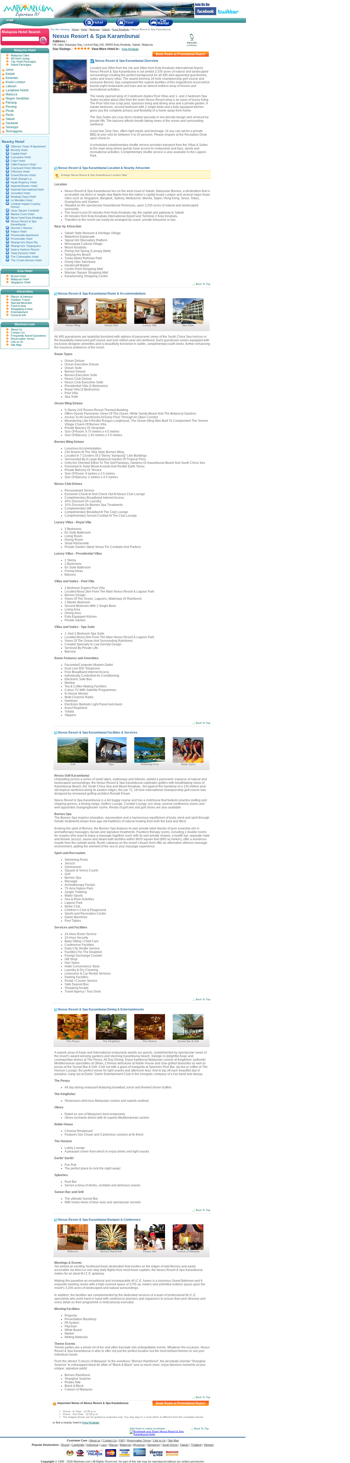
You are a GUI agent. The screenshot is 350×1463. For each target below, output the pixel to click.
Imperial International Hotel (27, 189)
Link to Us (17, 341)
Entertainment (19, 312)
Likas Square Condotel (25, 210)
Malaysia (94, 29)
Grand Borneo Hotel (23, 175)
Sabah (106, 29)
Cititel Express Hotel (23, 164)
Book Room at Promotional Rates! (180, 54)
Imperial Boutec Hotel (24, 185)
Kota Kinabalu (120, 29)
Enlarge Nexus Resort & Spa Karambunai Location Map (94, 175)
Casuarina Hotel (21, 157)
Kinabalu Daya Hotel (23, 196)
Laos (104, 1444)
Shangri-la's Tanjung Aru (26, 245)
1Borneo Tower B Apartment (28, 146)
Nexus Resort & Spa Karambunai (23, 223)
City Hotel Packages (23, 61)
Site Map (16, 344)
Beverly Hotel (19, 150)
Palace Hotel (18, 231)
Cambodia (77, 1444)
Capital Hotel (18, 153)
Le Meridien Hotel (21, 200)
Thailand (196, 1444)
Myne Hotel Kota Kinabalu (27, 217)
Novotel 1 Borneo (21, 227)
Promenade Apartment (24, 235)
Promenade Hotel (21, 238)
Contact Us (18, 332)
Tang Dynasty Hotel (23, 253)
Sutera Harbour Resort (25, 249)
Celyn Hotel (18, 160)
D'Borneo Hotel (20, 171)
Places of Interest (22, 296)
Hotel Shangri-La (21, 178)
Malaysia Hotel (20, 279)
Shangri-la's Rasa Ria (24, 242)
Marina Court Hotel (22, 214)
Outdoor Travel (20, 299)
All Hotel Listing (20, 58)
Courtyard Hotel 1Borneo (26, 167)
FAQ (122, 1440)
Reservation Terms (23, 338)
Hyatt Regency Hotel (24, 182)
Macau (113, 1444)
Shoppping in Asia (22, 308)
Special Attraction (21, 302)
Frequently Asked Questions (28, 335)
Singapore (153, 1444)
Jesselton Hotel (20, 193)
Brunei (65, 1444)
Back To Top (203, 284)
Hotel (84, 29)
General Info (18, 315)
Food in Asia (18, 305)
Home (75, 29)
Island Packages (21, 64)
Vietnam (209, 1444)
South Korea (170, 1444)
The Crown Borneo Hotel (26, 260)
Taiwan (184, 1444)
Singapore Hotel (20, 282)
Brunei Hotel (18, 276)
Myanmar (139, 1444)
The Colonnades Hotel (24, 256)
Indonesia (92, 1444)
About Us (16, 329)
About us (94, 1440)
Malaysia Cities (20, 55)
